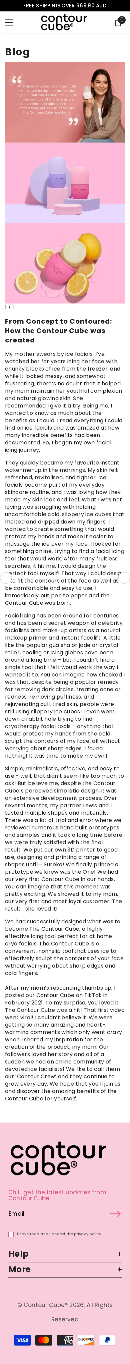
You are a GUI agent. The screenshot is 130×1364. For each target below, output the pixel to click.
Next (124, 578)
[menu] (9, 22)
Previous (6, 578)
